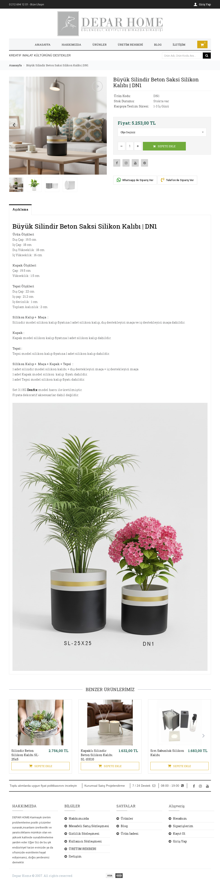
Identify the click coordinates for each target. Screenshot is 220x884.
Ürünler (127, 818)
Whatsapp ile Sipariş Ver (137, 180)
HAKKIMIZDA (71, 45)
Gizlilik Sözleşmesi (84, 833)
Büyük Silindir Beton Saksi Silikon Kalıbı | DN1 (57, 65)
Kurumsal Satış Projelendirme (104, 785)
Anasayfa (15, 65)
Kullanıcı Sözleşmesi (85, 841)
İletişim (75, 856)
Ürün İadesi (130, 833)
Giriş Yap (180, 841)
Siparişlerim (183, 826)
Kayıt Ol (179, 833)
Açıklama (20, 209)
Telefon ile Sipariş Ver (179, 180)
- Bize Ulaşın (26, 4)
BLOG (158, 45)
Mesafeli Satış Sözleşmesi (89, 826)
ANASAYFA (42, 45)
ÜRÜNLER (99, 45)
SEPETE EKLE (166, 146)
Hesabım (180, 818)
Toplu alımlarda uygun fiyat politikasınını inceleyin (43, 785)
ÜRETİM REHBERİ (130, 45)
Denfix (32, 390)
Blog (124, 826)
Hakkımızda (79, 818)
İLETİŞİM (179, 45)
